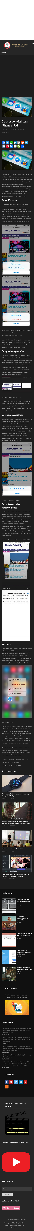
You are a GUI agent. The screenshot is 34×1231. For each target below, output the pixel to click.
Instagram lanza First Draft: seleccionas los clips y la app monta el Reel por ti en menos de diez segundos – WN (17, 1030)
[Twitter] (16, 1082)
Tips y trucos (13, 129)
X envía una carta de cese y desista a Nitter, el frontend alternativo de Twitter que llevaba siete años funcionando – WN (17, 1048)
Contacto (14, 1228)
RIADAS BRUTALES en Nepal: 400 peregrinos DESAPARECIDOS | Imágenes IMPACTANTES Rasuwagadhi (17, 1039)
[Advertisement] (17, 20)
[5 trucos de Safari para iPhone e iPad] (17, 783)
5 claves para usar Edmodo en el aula (12, 849)
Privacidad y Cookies (18, 1223)
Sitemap (6, 1223)
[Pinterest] (25, 1082)
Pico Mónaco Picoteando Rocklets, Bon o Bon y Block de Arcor (17, 1056)
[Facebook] (6, 1082)
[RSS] (6, 1086)
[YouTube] (11, 1082)
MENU (4, 53)
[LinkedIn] (21, 1082)
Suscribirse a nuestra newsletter (14, 1225)
